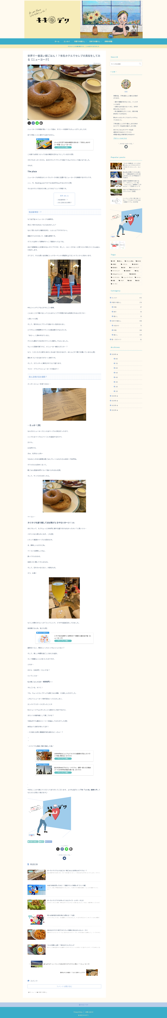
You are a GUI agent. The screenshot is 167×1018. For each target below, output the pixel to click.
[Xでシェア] (29, 123)
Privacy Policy (78, 1012)
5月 (117, 373)
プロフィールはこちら (120, 138)
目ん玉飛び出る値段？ (65, 202)
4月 (117, 377)
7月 (117, 363)
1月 (117, 391)
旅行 (42, 841)
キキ (126, 91)
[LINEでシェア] (37, 123)
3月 (117, 382)
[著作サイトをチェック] (64, 858)
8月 (117, 359)
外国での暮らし (34, 841)
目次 (61, 196)
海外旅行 (49, 841)
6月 (117, 368)
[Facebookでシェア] (33, 123)
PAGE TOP (84, 1005)
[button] (41, 123)
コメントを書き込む (64, 986)
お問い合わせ (89, 1012)
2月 (117, 387)
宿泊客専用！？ (63, 200)
